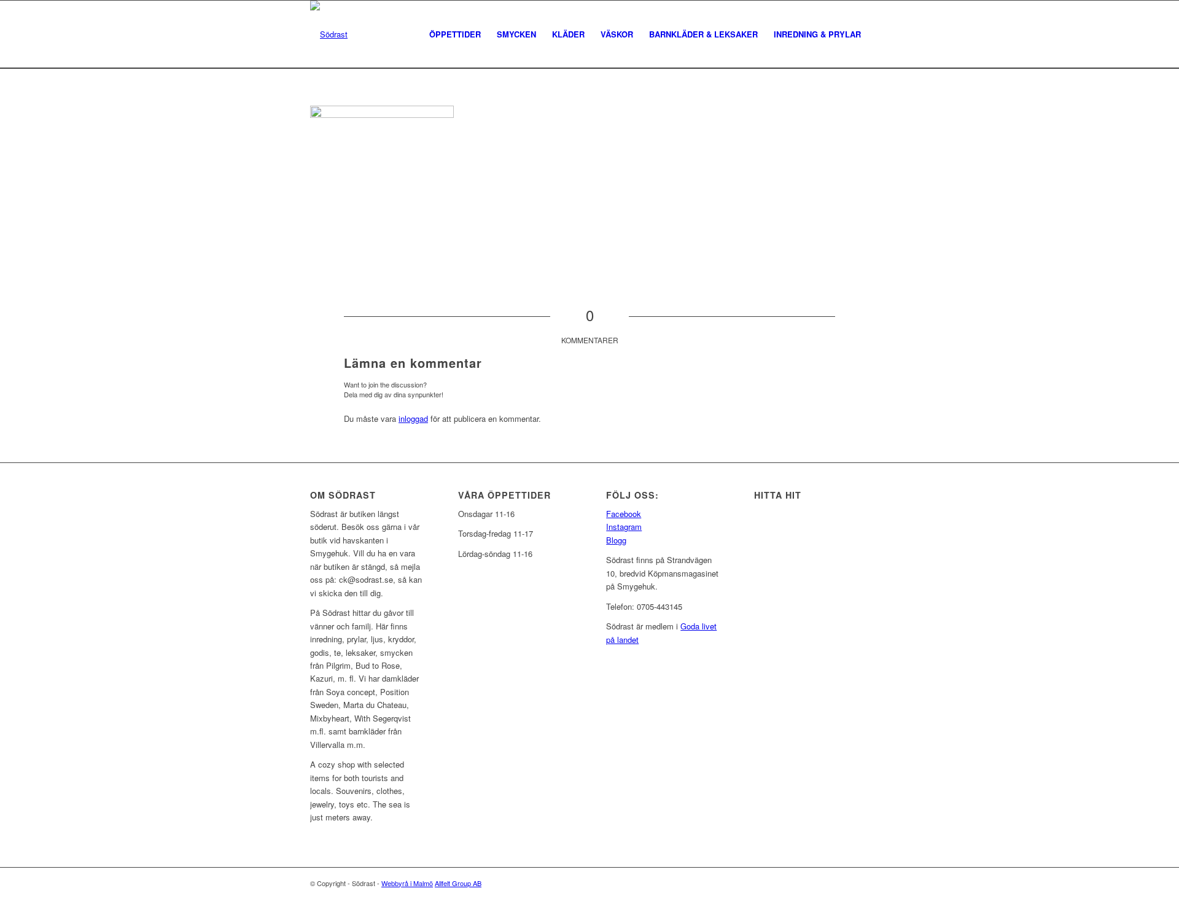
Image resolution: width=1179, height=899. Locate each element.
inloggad (413, 418)
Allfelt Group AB (458, 883)
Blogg (616, 540)
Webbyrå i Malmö (407, 883)
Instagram (624, 526)
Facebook (623, 514)
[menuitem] (455, 34)
